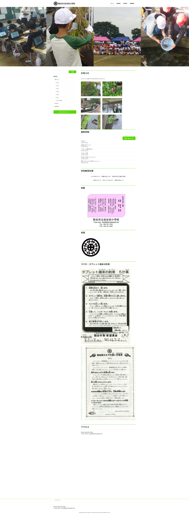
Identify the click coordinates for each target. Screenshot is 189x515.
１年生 (57, 82)
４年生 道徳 (84, 153)
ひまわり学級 (59, 100)
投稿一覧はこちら (129, 138)
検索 (72, 72)
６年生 (57, 97)
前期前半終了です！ (86, 145)
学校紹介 (57, 103)
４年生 (57, 91)
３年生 (57, 88)
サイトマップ (57, 500)
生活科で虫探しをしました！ (88, 157)
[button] (65, 112)
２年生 (57, 85)
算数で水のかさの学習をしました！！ (91, 161)
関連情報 (57, 106)
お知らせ (83, 141)
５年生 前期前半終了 (87, 149)
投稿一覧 (57, 79)
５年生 (57, 94)
